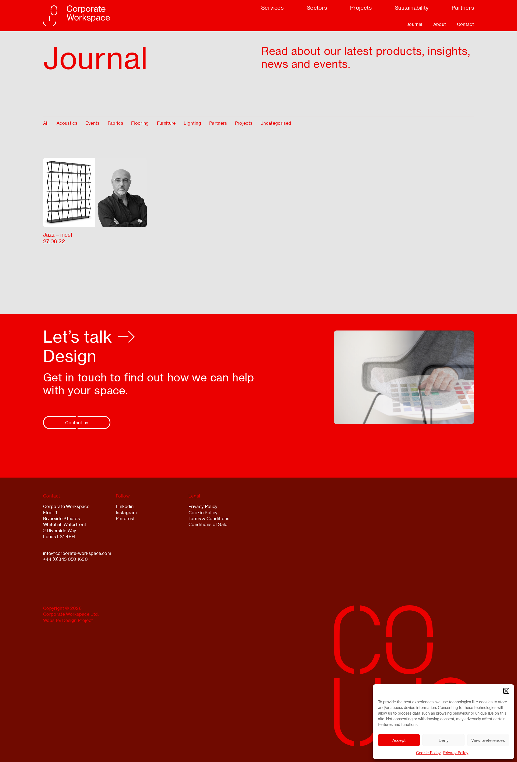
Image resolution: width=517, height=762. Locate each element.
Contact (465, 24)
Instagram (126, 512)
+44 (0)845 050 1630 (65, 559)
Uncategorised (275, 123)
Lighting (192, 123)
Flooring (140, 123)
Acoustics (67, 123)
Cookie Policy (428, 752)
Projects (244, 123)
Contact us (76, 422)
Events (92, 123)
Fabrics (115, 123)
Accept (399, 740)
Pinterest (125, 518)
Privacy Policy (455, 752)
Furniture (166, 123)
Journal (414, 24)
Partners (218, 123)
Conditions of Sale (208, 524)
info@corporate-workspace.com (77, 553)
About (439, 24)
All (45, 123)
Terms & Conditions (208, 518)
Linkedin (125, 506)
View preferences (488, 740)
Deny (444, 740)
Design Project (77, 620)
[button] (506, 691)
